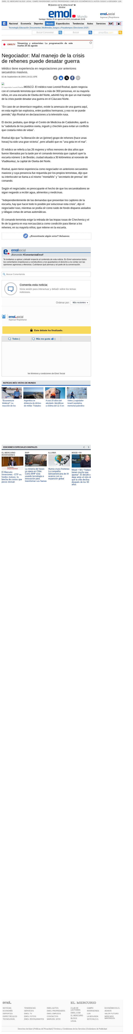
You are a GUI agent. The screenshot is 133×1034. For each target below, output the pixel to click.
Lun (119, 1)
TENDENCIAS (30, 1008)
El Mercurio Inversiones (8, 454)
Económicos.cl (86, 1)
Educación (24, 28)
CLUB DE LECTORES (75, 1009)
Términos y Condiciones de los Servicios (69, 1029)
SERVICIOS (29, 1011)
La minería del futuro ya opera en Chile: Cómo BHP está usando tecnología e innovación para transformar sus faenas (36, 475)
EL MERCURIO (77, 1015)
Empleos (74, 1)
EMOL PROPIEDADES (56, 1011)
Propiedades (64, 1)
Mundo (49, 23)
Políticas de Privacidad (43, 1029)
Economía (26, 23)
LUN (89, 1014)
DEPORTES (7, 1014)
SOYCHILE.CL (93, 1019)
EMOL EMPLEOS (54, 1014)
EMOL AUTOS (52, 1008)
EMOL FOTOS (30, 1016)
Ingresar (104, 17)
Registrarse (114, 17)
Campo (35, 1)
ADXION (108, 1011)
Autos (54, 1)
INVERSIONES (93, 1011)
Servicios (101, 23)
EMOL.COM (75, 1013)
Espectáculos (63, 23)
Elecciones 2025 (81, 28)
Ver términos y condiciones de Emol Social (46, 373)
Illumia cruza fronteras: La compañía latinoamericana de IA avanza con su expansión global (59, 474)
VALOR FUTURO (112, 1014)
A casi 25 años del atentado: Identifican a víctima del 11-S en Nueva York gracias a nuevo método (55, 405)
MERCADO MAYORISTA (110, 1017)
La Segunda (112, 1)
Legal (29, 1)
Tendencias (78, 23)
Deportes (38, 23)
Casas (103, 1)
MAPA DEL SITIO (53, 1019)
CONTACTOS (52, 1016)
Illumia (52, 453)
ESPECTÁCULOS (10, 1016)
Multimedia (47, 28)
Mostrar (62, 7)
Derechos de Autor (25, 1029)
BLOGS (74, 1018)
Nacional (13, 23)
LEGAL (73, 1021)
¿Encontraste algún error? (49, 236)
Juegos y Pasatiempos (63, 28)
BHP (27, 453)
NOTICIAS (7, 1008)
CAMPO (90, 1008)
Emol (4, 1)
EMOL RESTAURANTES (34, 1019)
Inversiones (44, 1)
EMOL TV (28, 1014)
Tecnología (13, 28)
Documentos (35, 28)
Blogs (22, 1)
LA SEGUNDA (92, 1016)
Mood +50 (77, 453)
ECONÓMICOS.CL (112, 1008)
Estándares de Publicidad (97, 1029)
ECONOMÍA (7, 1011)
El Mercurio (13, 1)
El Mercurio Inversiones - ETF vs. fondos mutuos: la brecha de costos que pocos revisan (12, 477)
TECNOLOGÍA (9, 1019)
